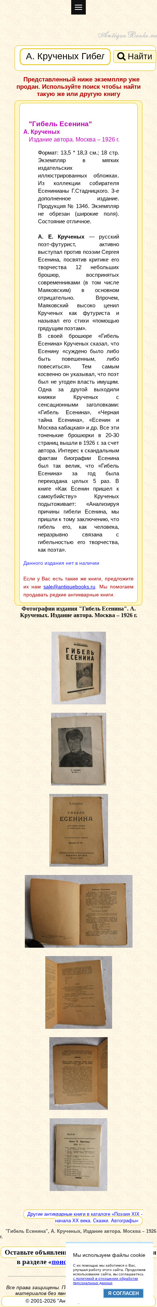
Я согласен (123, 1293)
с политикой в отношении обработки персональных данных (105, 1280)
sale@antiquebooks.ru (69, 586)
